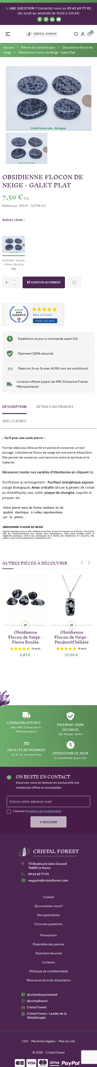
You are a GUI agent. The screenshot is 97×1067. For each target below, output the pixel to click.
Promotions (48, 935)
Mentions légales (43, 1041)
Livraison (48, 962)
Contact (48, 897)
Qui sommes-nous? (48, 906)
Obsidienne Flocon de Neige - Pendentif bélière (71, 636)
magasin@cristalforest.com (48, 880)
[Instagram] (46, 19)
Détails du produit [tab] (55, 406)
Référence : (10, 206)
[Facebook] (39, 19)
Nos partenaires (48, 915)
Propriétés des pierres (48, 944)
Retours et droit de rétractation (49, 980)
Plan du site (67, 1041)
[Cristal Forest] (48, 854)
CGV (25, 1041)
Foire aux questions (48, 924)
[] (25, 625)
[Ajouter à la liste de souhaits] (74, 282)
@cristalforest (37, 1001)
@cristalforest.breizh (42, 995)
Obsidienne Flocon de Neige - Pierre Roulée (25, 636)
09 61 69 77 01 (38, 874)
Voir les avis (45, 320)
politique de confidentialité (44, 811)
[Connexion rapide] (83, 34)
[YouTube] (58, 19)
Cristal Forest (36, 1007)
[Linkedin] (52, 19)
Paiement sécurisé (48, 953)
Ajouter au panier (45, 282)
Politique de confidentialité (48, 971)
